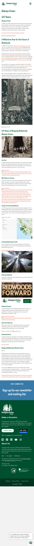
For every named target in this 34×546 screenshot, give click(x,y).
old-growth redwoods (23, 60)
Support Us (11, 375)
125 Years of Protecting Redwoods (10, 205)
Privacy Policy (15, 481)
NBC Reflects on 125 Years (8, 178)
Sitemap (8, 481)
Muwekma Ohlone (10, 460)
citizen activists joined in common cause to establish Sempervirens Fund (16, 46)
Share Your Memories (7, 323)
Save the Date (5, 344)
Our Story (4, 160)
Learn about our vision (20, 375)
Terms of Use (25, 481)
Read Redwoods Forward (8, 316)
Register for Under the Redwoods (10, 281)
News (3, 456)
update (8, 435)
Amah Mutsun (26, 459)
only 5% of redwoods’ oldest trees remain (12, 58)
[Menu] (30, 4)
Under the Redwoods (7, 275)
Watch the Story (5, 188)
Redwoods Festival (6, 334)
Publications (17, 456)
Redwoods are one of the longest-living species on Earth (16, 53)
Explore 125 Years (6, 217)
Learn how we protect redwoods (23, 377)
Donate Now (5, 33)
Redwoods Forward (6, 306)
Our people (9, 456)
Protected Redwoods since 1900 (9, 242)
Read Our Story (5, 170)
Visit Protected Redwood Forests (16, 33)
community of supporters (25, 66)
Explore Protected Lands (8, 250)
